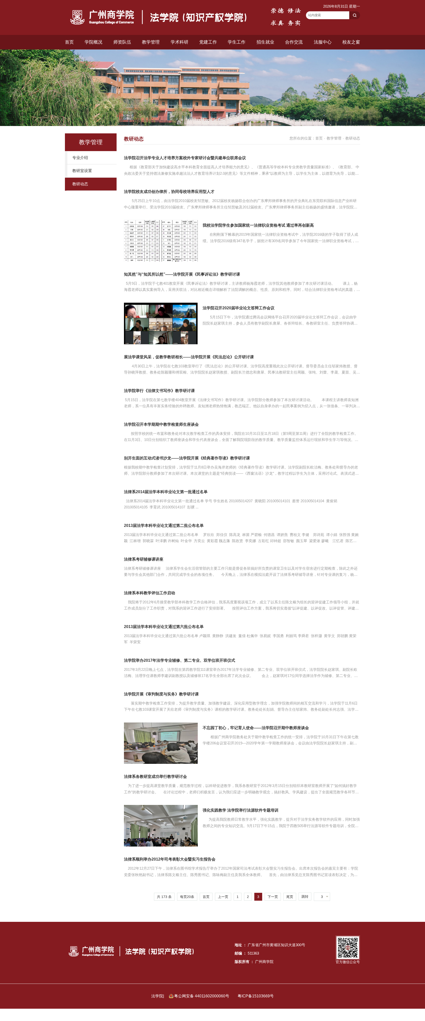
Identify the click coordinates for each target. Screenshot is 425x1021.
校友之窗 (351, 42)
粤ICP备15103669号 (256, 996)
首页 (69, 42)
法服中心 (323, 42)
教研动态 (80, 184)
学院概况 (93, 42)
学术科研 (179, 42)
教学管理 (151, 42)
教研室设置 (82, 171)
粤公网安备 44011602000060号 (202, 996)
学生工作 (236, 42)
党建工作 (208, 42)
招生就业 (265, 42)
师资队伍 (122, 42)
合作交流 (294, 42)
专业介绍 (80, 158)
